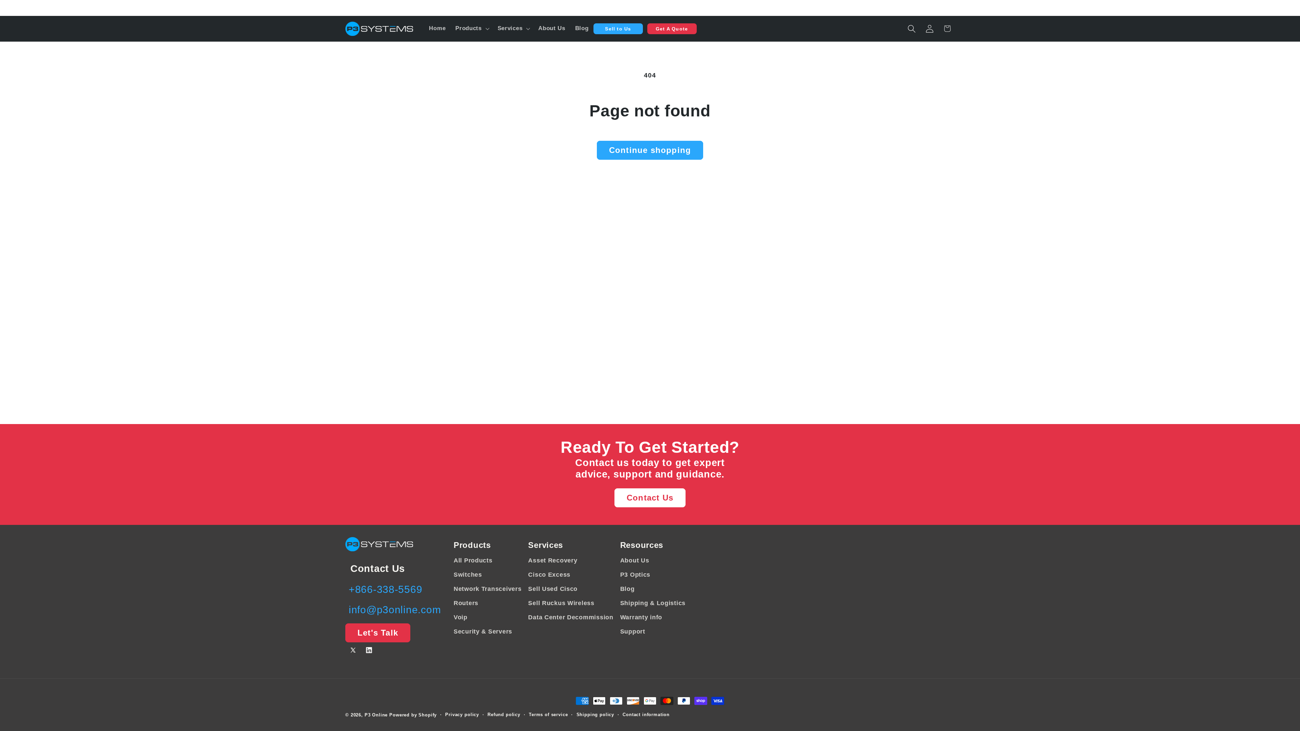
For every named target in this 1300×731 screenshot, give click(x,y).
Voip (461, 617)
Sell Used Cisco (553, 588)
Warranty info (641, 617)
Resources (641, 545)
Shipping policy (595, 714)
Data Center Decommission (570, 617)
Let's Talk (378, 632)
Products (472, 545)
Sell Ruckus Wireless (561, 603)
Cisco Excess (549, 574)
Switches (468, 574)
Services (545, 545)
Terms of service (548, 714)
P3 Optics (635, 574)
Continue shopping (650, 150)
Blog (627, 588)
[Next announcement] (953, 8)
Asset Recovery (552, 560)
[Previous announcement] (346, 8)
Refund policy (504, 714)
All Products (473, 560)
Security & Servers (483, 631)
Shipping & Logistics (653, 603)
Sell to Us (618, 28)
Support (632, 631)
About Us (634, 560)
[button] (472, 28)
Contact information (646, 714)
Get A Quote (672, 28)
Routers (466, 603)
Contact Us (650, 497)
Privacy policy (462, 714)
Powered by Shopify (413, 714)
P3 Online (376, 714)
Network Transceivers (487, 588)
